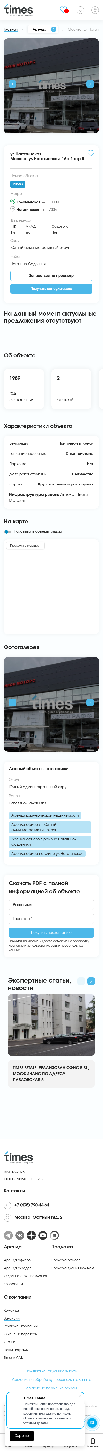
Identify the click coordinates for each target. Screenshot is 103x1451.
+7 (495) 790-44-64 (80, 10)
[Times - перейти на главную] (18, 10)
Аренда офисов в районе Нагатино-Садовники (44, 842)
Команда (11, 1310)
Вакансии (12, 1318)
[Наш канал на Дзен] (31, 1235)
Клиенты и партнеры (21, 1334)
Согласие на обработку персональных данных (51, 1380)
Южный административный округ (38, 787)
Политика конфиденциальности (52, 1371)
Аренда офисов (17, 1260)
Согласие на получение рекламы (51, 1388)
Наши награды (16, 1350)
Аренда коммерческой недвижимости (45, 815)
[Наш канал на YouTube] (43, 1235)
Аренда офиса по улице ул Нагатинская (47, 854)
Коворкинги (13, 1284)
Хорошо (22, 1436)
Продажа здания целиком (73, 1268)
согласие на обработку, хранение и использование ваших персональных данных (49, 946)
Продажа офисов (66, 1260)
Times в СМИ (14, 1358)
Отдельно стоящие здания (25, 1276)
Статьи (9, 1342)
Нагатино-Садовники (27, 803)
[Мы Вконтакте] (20, 1235)
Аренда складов (18, 1268)
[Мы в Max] (54, 1235)
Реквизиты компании (21, 1326)
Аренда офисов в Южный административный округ (34, 827)
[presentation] (12, 84)
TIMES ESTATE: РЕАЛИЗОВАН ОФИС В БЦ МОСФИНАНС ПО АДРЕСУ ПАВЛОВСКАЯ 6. (51, 1074)
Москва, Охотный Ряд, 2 (95, 10)
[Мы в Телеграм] (8, 1235)
